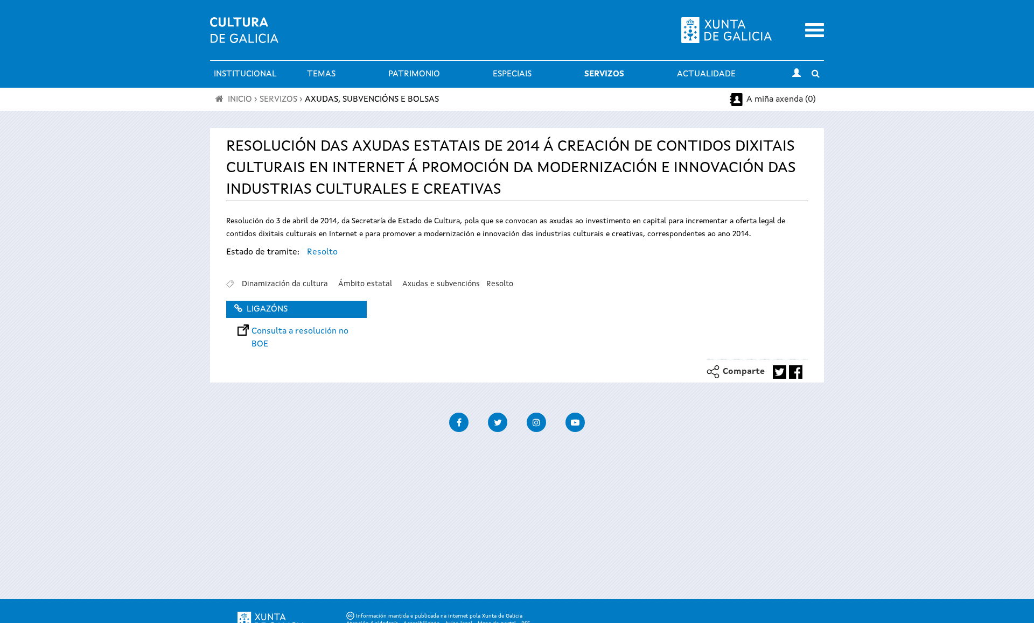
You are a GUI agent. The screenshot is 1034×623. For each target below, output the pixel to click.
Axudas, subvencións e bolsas (372, 99)
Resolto (322, 252)
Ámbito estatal (365, 284)
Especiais (512, 74)
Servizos (604, 74)
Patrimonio (414, 74)
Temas (321, 74)
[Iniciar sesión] (796, 74)
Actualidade (706, 74)
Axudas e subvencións (441, 284)
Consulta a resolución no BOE (299, 331)
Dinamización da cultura (285, 284)
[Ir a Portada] (244, 36)
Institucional (245, 74)
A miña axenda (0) (781, 99)
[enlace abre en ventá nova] (779, 372)
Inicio (240, 99)
